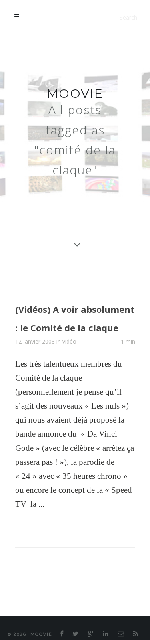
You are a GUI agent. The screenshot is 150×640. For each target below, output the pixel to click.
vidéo (69, 357)
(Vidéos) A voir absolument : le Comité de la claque (73, 326)
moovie (75, 93)
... (41, 520)
